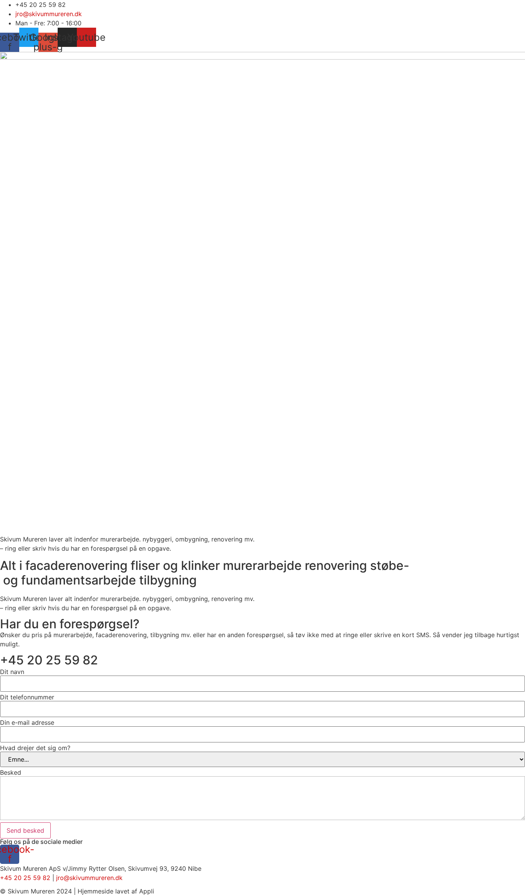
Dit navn (12, 672)
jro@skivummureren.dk (89, 878)
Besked (10, 772)
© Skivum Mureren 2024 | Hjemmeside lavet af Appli (77, 891)
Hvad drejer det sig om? (35, 748)
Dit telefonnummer (27, 697)
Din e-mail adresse (27, 722)
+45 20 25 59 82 (49, 660)
